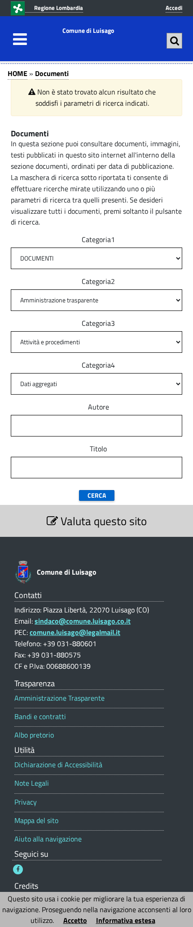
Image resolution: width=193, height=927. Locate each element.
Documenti (52, 73)
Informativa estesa (125, 920)
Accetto (75, 920)
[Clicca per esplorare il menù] (17, 39)
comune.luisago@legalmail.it (75, 632)
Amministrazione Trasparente (59, 698)
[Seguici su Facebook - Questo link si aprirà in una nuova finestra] (18, 869)
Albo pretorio (34, 735)
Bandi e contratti (40, 716)
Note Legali (31, 783)
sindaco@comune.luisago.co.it (83, 621)
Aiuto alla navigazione (48, 839)
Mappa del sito (36, 820)
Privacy (25, 802)
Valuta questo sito (102, 521)
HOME (17, 73)
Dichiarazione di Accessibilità (58, 764)
